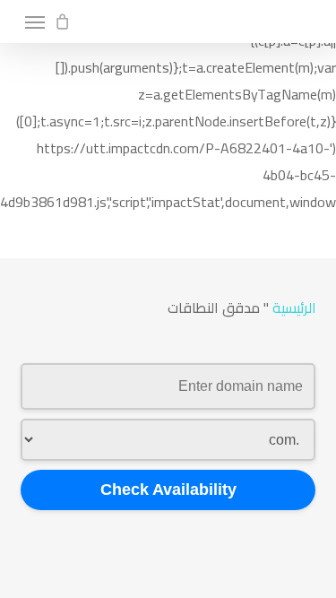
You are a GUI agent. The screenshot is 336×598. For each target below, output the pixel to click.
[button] (35, 21)
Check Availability (168, 489)
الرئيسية (294, 307)
